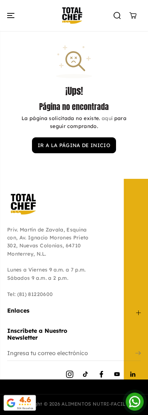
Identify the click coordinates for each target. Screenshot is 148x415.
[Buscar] (117, 15)
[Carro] (133, 15)
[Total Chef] (72, 15)
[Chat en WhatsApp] (135, 402)
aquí (107, 118)
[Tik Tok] (85, 374)
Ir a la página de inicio (74, 145)
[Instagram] (70, 374)
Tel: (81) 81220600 (30, 294)
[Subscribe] (138, 354)
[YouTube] (117, 374)
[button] (11, 15)
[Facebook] (101, 374)
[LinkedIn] (133, 374)
